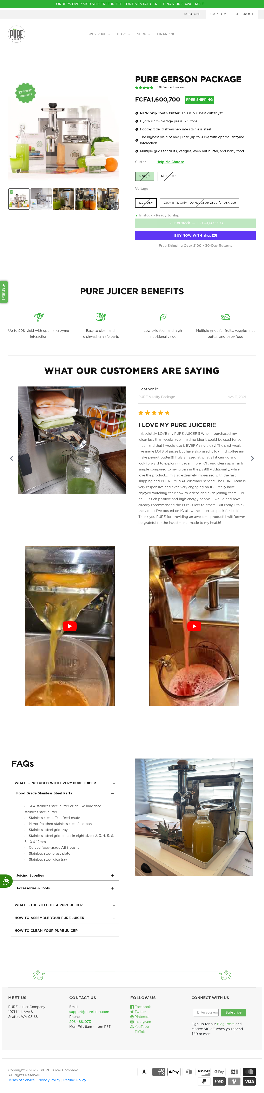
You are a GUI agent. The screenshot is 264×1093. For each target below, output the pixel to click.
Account (192, 14)
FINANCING (166, 34)
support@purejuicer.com (89, 1012)
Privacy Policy (49, 1080)
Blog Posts (226, 1024)
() (218, 14)
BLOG (121, 34)
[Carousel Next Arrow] (252, 458)
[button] (4, 292)
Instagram (142, 1021)
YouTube (141, 1026)
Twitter (140, 1012)
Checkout (244, 14)
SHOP (141, 34)
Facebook (142, 1007)
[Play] (70, 626)
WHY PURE (97, 34)
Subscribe (233, 1012)
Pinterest (141, 1017)
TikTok (139, 1032)
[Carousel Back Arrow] (11, 458)
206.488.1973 (80, 1021)
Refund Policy (74, 1080)
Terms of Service (22, 1080)
